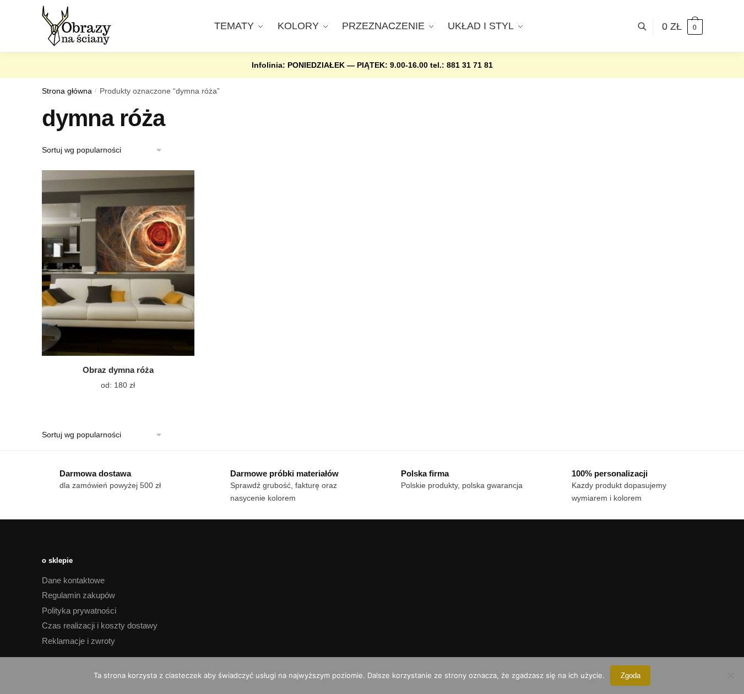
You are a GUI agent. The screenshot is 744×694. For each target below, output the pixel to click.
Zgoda (630, 675)
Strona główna (67, 91)
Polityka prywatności (79, 610)
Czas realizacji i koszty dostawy (100, 625)
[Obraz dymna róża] (118, 263)
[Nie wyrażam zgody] (730, 675)
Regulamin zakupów (78, 595)
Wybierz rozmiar (109, 378)
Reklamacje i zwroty (78, 641)
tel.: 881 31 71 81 (461, 65)
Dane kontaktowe (73, 580)
